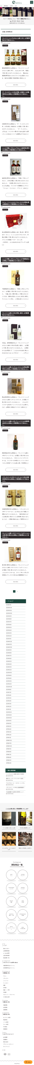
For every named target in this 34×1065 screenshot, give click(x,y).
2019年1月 (8, 737)
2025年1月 (8, 638)
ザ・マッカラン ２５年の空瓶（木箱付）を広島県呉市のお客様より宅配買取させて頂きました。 (15, 94)
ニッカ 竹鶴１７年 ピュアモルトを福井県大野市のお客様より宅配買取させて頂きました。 (16, 149)
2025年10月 (9, 613)
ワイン (4, 976)
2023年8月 (9, 675)
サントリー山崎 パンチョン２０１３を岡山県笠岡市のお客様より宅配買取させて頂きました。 (15, 368)
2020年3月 (9, 718)
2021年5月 (8, 698)
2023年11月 (9, 672)
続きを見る (15, 84)
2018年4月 (8, 763)
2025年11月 (9, 610)
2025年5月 (9, 627)
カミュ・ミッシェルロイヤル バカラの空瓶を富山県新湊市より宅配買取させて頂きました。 (15, 203)
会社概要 (5, 1037)
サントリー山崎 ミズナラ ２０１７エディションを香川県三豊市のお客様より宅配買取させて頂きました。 (16, 535)
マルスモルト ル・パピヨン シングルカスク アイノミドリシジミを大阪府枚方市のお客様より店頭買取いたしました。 (15, 783)
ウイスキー (5, 45)
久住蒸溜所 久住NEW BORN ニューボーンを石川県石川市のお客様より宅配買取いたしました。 (15, 792)
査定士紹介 (5, 1041)
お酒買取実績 (6, 950)
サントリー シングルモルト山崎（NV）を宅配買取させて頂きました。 (16, 39)
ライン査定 (5, 1024)
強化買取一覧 (6, 957)
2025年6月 (8, 624)
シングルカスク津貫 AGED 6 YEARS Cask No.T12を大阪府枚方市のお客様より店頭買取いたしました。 (15, 774)
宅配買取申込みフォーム (9, 965)
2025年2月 (9, 636)
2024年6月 (8, 658)
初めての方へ (6, 948)
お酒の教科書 (6, 955)
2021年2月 (8, 706)
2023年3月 (9, 681)
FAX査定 (5, 1026)
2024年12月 (9, 641)
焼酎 (4, 985)
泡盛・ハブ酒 (6, 990)
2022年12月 (9, 686)
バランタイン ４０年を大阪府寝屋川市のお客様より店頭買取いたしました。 (15, 787)
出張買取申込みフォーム (9, 967)
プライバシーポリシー (8, 1044)
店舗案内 (5, 1039)
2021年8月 (8, 689)
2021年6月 (8, 695)
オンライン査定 (6, 1017)
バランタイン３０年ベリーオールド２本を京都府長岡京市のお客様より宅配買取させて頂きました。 (15, 479)
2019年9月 (8, 723)
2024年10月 (9, 647)
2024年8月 (9, 653)
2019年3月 (8, 732)
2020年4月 (9, 715)
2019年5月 (8, 726)
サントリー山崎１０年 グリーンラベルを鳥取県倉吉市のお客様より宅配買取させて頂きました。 (15, 423)
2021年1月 (8, 709)
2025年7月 (8, 621)
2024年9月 (9, 650)
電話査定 (5, 1019)
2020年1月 (8, 720)
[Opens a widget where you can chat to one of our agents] (28, 1062)
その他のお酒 (6, 997)
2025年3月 (9, 633)
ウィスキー (5, 983)
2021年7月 (8, 692)
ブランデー (5, 209)
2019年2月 (8, 734)
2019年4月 (8, 729)
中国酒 (4, 992)
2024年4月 (9, 664)
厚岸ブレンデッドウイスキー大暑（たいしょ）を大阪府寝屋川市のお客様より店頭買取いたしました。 (15, 778)
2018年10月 (9, 746)
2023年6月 (8, 678)
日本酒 (4, 987)
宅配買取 (5, 1005)
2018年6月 (8, 757)
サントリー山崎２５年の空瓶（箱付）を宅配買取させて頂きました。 (15, 314)
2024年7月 (8, 655)
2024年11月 (9, 644)
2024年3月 (9, 667)
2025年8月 (9, 619)
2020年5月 (9, 712)
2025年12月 (9, 607)
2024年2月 (9, 670)
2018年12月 (9, 740)
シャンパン (5, 980)
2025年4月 (9, 630)
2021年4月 (8, 701)
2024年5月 (9, 661)
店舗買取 (5, 1009)
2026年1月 (8, 605)
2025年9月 (9, 616)
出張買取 (5, 1007)
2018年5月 (8, 760)
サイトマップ (6, 1046)
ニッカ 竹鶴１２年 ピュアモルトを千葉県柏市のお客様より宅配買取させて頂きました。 (16, 259)
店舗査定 (5, 1029)
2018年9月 (8, 749)
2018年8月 (8, 751)
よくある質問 (6, 953)
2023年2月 (9, 684)
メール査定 (5, 1022)
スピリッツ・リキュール (9, 994)
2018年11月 (8, 743)
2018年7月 (8, 754)
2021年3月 (8, 703)
